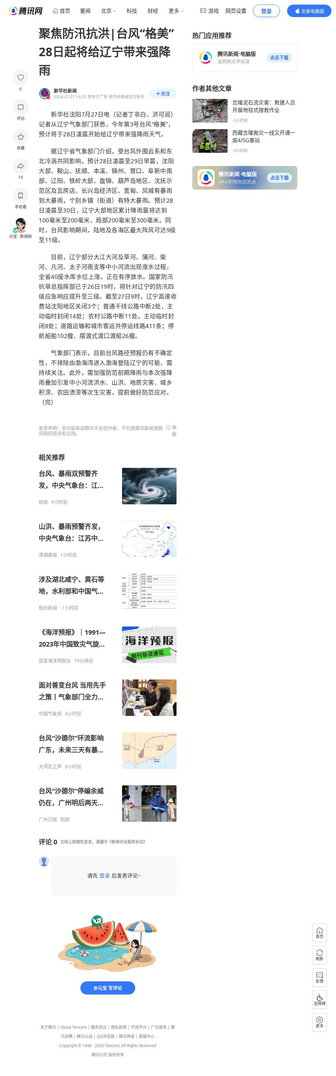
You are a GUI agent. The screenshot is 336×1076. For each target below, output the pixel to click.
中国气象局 (50, 713)
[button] (279, 57)
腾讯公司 (99, 1055)
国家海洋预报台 (55, 660)
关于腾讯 (48, 1027)
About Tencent (73, 1027)
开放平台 (139, 1027)
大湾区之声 (50, 766)
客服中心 (147, 1036)
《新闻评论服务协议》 (127, 842)
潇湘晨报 (48, 555)
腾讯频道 (127, 1036)
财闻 (43, 502)
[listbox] (108, 638)
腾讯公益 (85, 1036)
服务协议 (99, 1027)
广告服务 (159, 1027)
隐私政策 (119, 1027)
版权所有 (116, 1055)
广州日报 (48, 819)
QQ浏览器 (106, 1036)
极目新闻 (48, 608)
